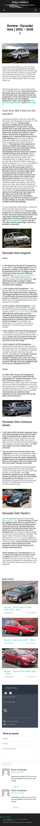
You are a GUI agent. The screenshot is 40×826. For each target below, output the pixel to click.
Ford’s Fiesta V (16, 102)
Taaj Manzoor (20, 275)
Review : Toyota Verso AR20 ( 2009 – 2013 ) (20, 672)
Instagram (13, 822)
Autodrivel (10, 819)
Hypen (9, 820)
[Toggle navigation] (4, 10)
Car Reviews (10, 702)
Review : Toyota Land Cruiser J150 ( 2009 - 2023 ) (18, 608)
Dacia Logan (22, 163)
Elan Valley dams (22, 311)
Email (30, 822)
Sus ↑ (13, 820)
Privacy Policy (5, 817)
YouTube (20, 822)
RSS (25, 822)
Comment (6, 764)
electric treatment (13, 220)
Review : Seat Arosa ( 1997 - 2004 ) (19, 640)
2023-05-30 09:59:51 (17, 772)
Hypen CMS (25, 819)
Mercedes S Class (9, 520)
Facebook (6, 822)
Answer (16, 787)
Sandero (16, 538)
